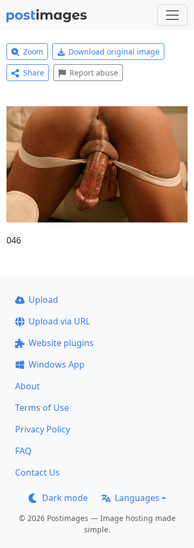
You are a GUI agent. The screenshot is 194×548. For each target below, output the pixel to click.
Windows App (57, 364)
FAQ (23, 451)
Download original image (114, 51)
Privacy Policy (42, 429)
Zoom (33, 51)
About (27, 386)
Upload (43, 300)
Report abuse (94, 72)
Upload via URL (59, 321)
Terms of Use (42, 408)
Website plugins (61, 343)
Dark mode (65, 498)
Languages (137, 498)
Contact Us (37, 472)
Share (33, 72)
